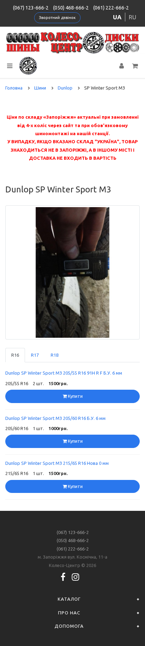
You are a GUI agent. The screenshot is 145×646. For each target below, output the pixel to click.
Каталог (69, 598)
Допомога (69, 626)
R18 (54, 354)
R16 (15, 354)
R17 (35, 354)
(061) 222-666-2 (111, 8)
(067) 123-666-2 (31, 8)
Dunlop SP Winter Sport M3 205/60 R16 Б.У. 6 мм (55, 418)
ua (117, 17)
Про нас (69, 612)
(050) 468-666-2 (71, 8)
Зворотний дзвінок (57, 17)
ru (132, 17)
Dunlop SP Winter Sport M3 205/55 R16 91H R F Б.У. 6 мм (63, 372)
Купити (75, 396)
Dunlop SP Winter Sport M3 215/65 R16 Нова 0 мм (57, 463)
